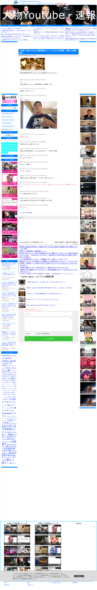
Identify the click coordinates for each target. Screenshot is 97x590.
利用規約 (75, 583)
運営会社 (6, 585)
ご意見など (30, 585)
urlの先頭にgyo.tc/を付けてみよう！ (30, 1)
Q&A (28, 583)
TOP (5, 583)
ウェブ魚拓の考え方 (56, 583)
